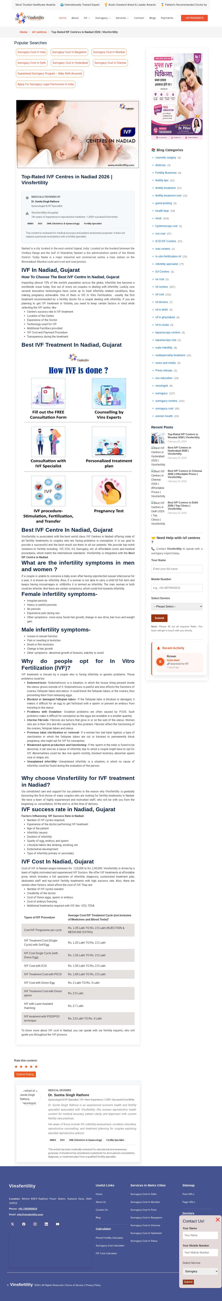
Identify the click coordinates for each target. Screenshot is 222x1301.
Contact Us (102, 1209)
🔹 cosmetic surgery (166, 157)
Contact (139, 18)
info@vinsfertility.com (30, 1214)
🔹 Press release (164, 370)
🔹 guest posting (164, 203)
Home (62, 18)
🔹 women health (165, 416)
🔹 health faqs (163, 210)
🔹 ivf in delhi (162, 309)
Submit (159, 618)
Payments (167, 18)
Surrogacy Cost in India (32, 52)
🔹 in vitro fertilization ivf (169, 256)
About (75, 18)
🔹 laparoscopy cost (166, 340)
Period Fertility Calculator (109, 1237)
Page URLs (188, 1202)
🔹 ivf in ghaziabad (165, 317)
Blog (98, 1217)
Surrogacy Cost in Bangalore (69, 52)
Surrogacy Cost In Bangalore (146, 1217)
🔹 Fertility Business (166, 172)
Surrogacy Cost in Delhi (32, 62)
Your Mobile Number (196, 1245)
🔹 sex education (165, 378)
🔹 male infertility (164, 347)
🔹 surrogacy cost (165, 408)
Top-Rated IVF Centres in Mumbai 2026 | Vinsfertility (184, 436)
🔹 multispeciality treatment (171, 355)
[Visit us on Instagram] (35, 1224)
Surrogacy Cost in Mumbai (109, 52)
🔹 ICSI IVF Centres (166, 241)
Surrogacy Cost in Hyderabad (70, 62)
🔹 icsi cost (161, 233)
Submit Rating (25, 1074)
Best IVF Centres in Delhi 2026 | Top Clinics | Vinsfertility (183, 505)
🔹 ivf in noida (162, 324)
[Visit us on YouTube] (57, 1224)
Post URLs (188, 1194)
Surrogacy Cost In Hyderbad (146, 1233)
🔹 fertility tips (162, 180)
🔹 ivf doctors (162, 302)
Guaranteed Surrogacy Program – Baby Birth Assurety (50, 73)
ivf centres (39, 32)
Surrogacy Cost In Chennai (145, 1225)
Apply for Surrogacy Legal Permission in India (46, 84)
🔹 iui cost (160, 279)
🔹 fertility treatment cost (169, 195)
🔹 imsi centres (163, 248)
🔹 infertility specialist (167, 264)
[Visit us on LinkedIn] (46, 1224)
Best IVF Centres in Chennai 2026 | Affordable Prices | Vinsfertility (185, 474)
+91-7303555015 (27, 1208)
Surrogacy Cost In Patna (143, 1240)
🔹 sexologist (162, 385)
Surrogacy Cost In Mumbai (145, 1202)
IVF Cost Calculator (106, 1253)
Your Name (158, 560)
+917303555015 (194, 18)
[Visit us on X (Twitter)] (12, 1224)
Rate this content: (25, 1060)
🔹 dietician (160, 165)
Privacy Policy (93, 1285)
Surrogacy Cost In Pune (143, 1209)
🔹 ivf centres (163, 286)
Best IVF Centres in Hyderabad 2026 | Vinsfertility (179, 450)
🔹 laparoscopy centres (168, 332)
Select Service (160, 598)
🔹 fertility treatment (166, 187)
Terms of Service (74, 1285)
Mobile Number (161, 579)
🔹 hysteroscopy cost (166, 225)
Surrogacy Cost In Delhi (143, 1194)
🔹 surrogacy (163, 393)
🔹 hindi (160, 218)
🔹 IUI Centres (162, 271)
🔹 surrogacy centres (168, 400)
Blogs (153, 18)
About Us (101, 1202)
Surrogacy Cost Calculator (110, 1245)
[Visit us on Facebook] (23, 1224)
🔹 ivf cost (161, 294)
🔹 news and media (165, 362)
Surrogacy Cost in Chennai (110, 62)
